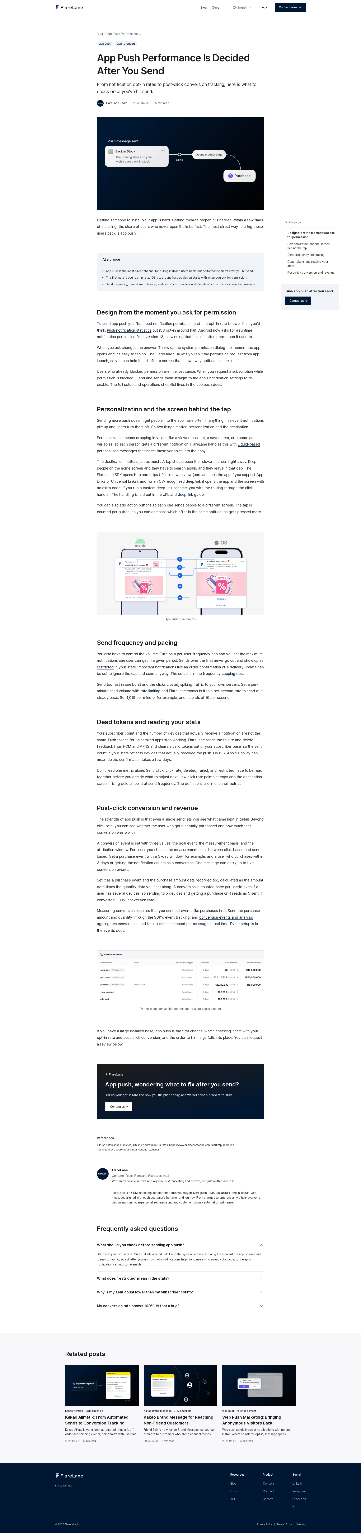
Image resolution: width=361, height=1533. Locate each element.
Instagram (299, 1491)
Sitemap (301, 1524)
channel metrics (228, 783)
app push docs (208, 384)
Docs (215, 7)
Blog (204, 7)
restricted (105, 667)
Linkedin (297, 1483)
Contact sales (288, 7)
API (232, 1499)
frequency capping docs (224, 673)
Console (268, 1483)
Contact (268, 1491)
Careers (268, 1499)
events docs (113, 930)
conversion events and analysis (226, 917)
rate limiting (150, 691)
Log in (264, 7)
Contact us (117, 1106)
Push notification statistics (129, 330)
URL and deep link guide (183, 494)
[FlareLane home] (69, 7)
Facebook (299, 1499)
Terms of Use (284, 1524)
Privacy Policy (264, 1524)
